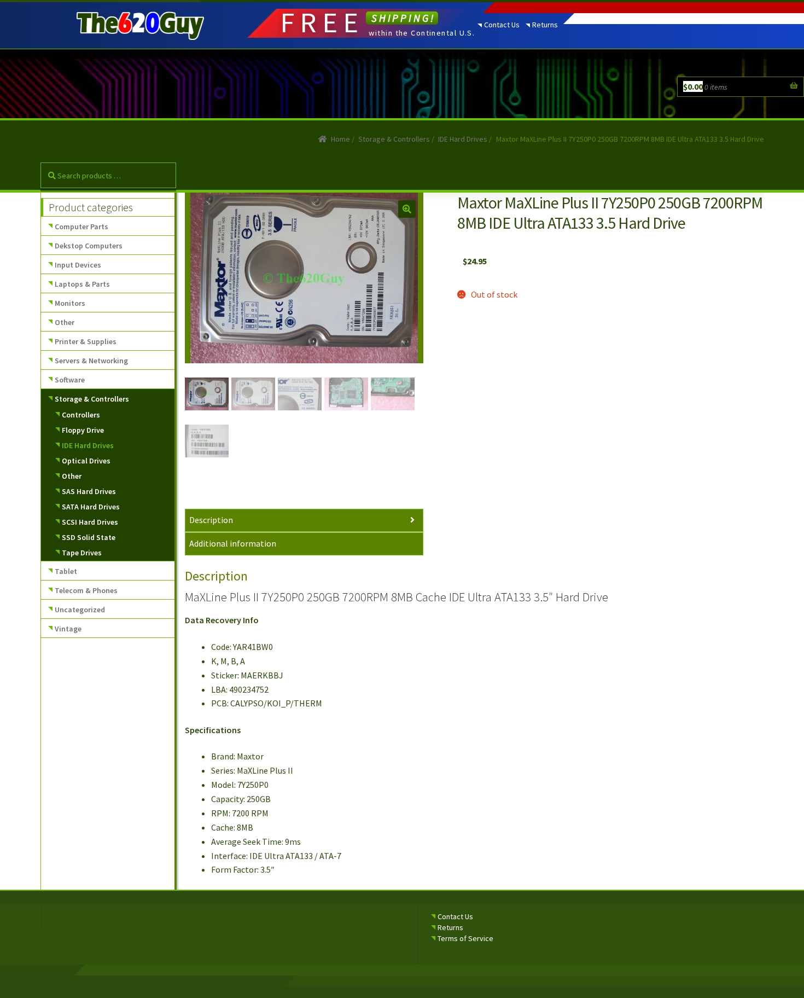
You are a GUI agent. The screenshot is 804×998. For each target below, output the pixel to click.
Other (64, 322)
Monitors (70, 303)
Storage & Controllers (394, 139)
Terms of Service (465, 938)
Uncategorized (80, 609)
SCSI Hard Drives (90, 522)
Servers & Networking (91, 360)
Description (211, 519)
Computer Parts (81, 226)
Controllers (81, 414)
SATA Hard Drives (91, 506)
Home (340, 139)
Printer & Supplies (85, 341)
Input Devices (78, 265)
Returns (545, 25)
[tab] (304, 520)
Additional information (232, 543)
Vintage (68, 628)
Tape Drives (82, 552)
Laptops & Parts (82, 284)
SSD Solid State (88, 537)
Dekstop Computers (89, 245)
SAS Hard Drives (89, 491)
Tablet (66, 571)
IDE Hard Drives (462, 139)
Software (70, 379)
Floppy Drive (83, 430)
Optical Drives (86, 460)
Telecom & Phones (86, 590)
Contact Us (502, 25)
